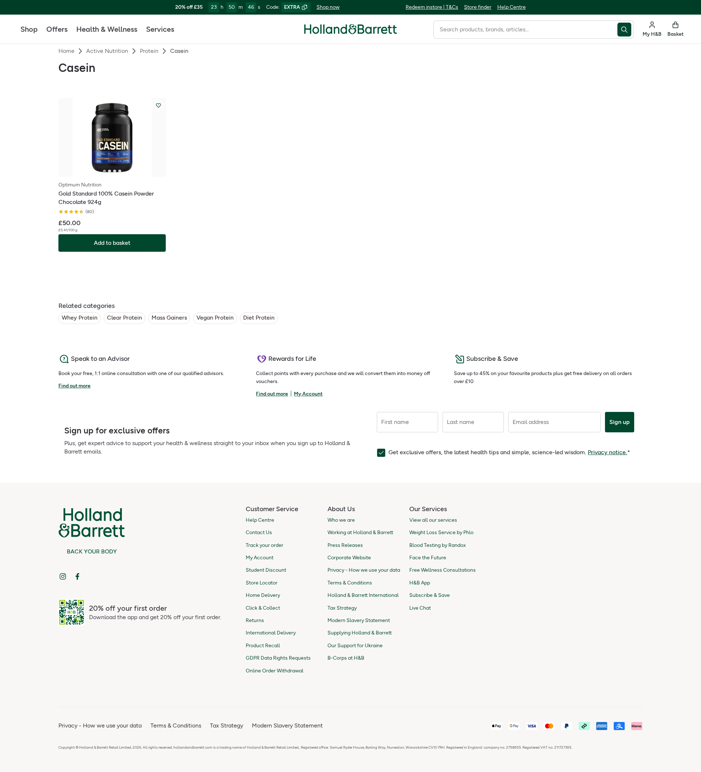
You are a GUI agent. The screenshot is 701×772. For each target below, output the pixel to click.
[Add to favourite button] (158, 105)
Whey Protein (79, 317)
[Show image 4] (119, 171)
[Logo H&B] (350, 32)
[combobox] (525, 29)
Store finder (477, 7)
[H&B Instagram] (62, 576)
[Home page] (350, 29)
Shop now (328, 7)
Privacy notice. (607, 452)
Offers (57, 29)
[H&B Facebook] (77, 576)
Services (160, 29)
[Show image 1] (104, 171)
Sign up (619, 421)
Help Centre (511, 7)
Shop (29, 29)
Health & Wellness (106, 29)
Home (66, 50)
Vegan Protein (215, 317)
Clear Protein (124, 317)
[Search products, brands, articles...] (625, 29)
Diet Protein (259, 317)
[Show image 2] (109, 171)
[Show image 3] (114, 171)
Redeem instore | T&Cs (432, 7)
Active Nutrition (107, 50)
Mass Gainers (169, 317)
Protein (149, 50)
